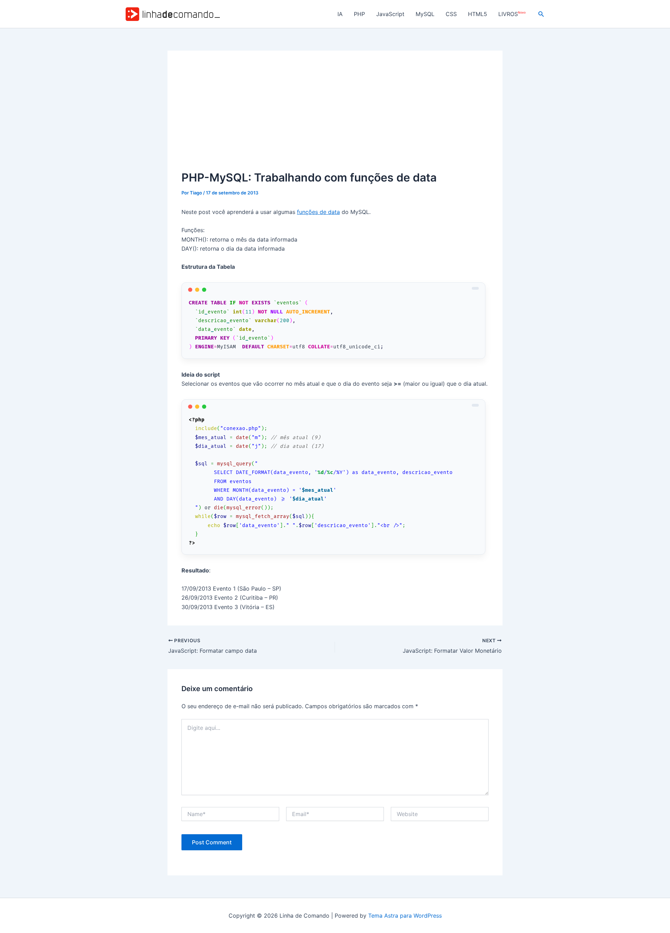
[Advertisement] (335, 117)
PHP (359, 13)
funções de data (318, 211)
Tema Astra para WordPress (405, 915)
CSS (451, 13)
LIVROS (512, 14)
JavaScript (390, 13)
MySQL (425, 13)
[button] (541, 14)
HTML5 (477, 13)
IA (340, 13)
